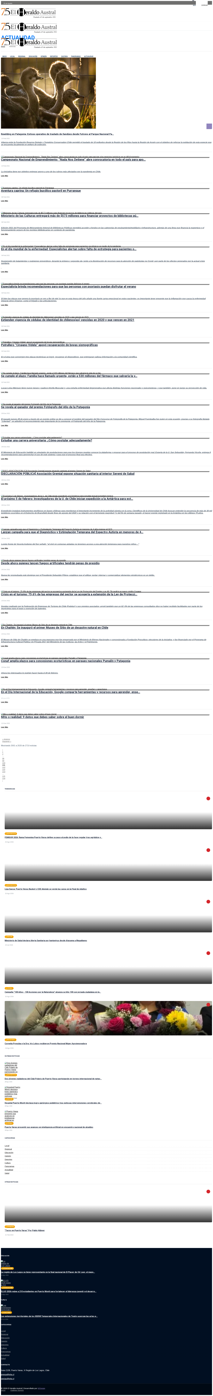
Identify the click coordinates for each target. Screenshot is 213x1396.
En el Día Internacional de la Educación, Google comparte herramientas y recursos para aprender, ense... (70, 692)
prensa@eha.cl (7, 1375)
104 (3, 772)
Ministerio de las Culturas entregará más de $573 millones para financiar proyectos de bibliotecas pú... (69, 215)
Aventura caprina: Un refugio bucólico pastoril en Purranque (41, 190)
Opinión (44, 56)
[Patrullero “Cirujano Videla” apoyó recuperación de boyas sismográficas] (105, 342)
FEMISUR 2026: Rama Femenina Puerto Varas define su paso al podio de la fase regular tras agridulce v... (53, 837)
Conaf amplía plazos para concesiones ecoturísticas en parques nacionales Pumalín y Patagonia (65, 661)
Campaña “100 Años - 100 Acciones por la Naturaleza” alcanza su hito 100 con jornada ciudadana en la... (53, 992)
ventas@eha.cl (7, 1379)
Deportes (54, 56)
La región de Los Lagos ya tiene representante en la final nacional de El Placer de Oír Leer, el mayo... (48, 1272)
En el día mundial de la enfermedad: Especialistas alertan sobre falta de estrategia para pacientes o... (68, 249)
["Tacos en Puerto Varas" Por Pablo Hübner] (108, 1205)
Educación (33, 56)
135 (3, 776)
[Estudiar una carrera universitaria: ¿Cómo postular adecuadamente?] (105, 437)
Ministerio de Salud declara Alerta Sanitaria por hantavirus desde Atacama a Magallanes (46, 940)
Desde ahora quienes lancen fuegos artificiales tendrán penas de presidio (50, 563)
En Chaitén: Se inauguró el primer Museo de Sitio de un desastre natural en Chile (54, 627)
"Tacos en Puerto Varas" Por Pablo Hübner (25, 1230)
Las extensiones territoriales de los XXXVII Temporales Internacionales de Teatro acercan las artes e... (49, 1316)
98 (3, 758)
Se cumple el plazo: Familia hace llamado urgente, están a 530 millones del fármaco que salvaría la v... (69, 376)
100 (3, 763)
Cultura (64, 56)
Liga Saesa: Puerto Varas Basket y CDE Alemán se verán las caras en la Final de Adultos (46, 889)
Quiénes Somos (17, 1390)
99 (3, 761)
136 (3, 778)
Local (12, 56)
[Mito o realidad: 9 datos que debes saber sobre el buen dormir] (105, 714)
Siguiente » (6, 741)
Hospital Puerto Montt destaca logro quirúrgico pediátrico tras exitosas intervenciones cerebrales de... (53, 1103)
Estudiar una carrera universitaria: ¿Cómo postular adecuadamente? (46, 440)
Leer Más (4, 176)
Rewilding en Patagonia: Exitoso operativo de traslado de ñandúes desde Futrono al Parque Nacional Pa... (57, 134)
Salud (7, 1173)
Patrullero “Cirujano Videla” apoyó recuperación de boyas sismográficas (49, 345)
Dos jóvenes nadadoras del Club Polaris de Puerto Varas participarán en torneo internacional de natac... (53, 1079)
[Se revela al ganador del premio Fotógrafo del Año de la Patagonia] (105, 404)
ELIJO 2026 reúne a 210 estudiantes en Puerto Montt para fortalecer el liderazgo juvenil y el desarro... (48, 1291)
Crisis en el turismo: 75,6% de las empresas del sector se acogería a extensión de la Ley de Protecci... (69, 594)
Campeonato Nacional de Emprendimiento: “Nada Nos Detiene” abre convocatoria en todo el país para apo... (73, 159)
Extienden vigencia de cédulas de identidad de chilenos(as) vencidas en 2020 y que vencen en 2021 (67, 320)
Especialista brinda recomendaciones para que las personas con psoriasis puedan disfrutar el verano (68, 286)
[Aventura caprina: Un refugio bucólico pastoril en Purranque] (105, 188)
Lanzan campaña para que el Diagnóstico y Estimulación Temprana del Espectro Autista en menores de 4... (72, 532)
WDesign (41, 1388)
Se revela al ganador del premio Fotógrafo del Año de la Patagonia (45, 407)
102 (3, 767)
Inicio (3, 1390)
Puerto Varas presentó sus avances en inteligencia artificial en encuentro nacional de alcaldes (49, 1127)
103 (3, 770)
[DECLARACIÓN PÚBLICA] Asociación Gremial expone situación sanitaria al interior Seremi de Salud (67, 473)
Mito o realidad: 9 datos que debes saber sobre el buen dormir (42, 717)
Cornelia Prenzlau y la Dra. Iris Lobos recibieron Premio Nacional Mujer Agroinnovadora (46, 1043)
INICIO (4, 56)
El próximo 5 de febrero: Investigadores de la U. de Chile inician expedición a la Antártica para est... (67, 498)
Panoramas (76, 56)
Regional (21, 56)
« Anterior (6, 739)
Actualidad (88, 56)
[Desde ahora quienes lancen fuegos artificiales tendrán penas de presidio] (105, 560)
